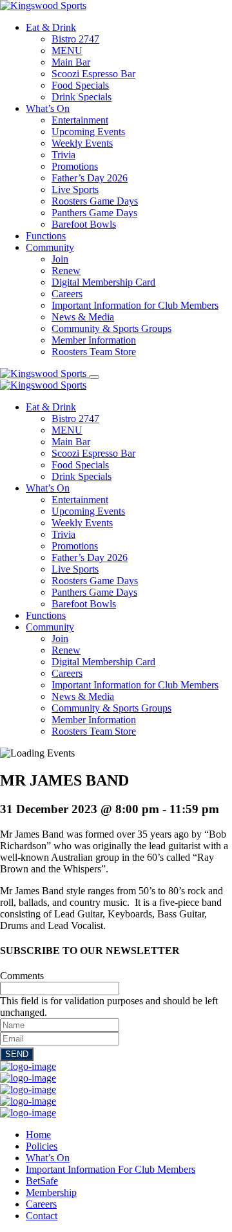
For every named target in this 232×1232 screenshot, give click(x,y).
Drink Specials (81, 96)
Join (60, 258)
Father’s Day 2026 (90, 177)
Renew (66, 270)
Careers (67, 293)
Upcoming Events (88, 131)
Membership (51, 1192)
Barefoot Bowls (84, 224)
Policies (41, 1146)
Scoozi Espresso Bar (93, 73)
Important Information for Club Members (135, 305)
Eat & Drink (51, 27)
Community (50, 247)
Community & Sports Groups (111, 328)
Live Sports (75, 189)
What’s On (48, 108)
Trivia (63, 154)
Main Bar (71, 62)
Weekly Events (82, 143)
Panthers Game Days (94, 212)
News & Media (83, 316)
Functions (46, 235)
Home (38, 1134)
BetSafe (42, 1180)
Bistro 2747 (75, 38)
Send (16, 1054)
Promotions (75, 166)
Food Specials (80, 85)
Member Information (94, 340)
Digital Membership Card (103, 282)
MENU (67, 50)
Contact (41, 1215)
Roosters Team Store (94, 351)
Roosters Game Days (95, 201)
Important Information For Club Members (110, 1169)
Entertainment (80, 120)
